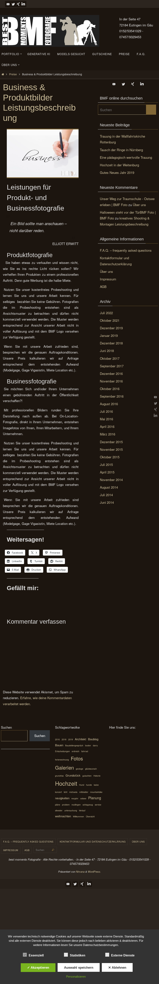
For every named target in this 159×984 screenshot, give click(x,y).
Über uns (139, 204)
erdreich (75, 751)
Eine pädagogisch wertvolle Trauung (126, 157)
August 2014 (109, 487)
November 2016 (111, 381)
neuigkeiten (62, 798)
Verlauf (82, 810)
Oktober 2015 (109, 456)
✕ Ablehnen (117, 967)
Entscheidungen (62, 751)
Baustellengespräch (74, 745)
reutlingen (76, 804)
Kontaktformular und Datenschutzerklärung (93, 841)
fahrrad (84, 751)
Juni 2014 (107, 502)
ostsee (83, 798)
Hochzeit (66, 783)
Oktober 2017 (109, 358)
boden (88, 745)
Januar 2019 (109, 335)
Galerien (64, 767)
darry (95, 745)
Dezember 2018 (111, 343)
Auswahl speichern (78, 967)
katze (96, 784)
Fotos (77, 758)
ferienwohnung (62, 759)
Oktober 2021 (109, 320)
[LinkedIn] (23, 4)
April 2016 (107, 426)
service (98, 804)
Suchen (6, 727)
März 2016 (107, 434)
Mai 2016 (106, 418)
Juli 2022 (106, 312)
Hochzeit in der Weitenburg (119, 164)
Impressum (108, 279)
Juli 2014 (106, 494)
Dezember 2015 (111, 441)
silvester (58, 810)
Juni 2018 (107, 350)
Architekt (80, 739)
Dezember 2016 (111, 373)
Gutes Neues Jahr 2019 (117, 172)
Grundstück (73, 775)
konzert (58, 792)
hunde (89, 784)
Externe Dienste (123, 955)
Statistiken (77, 955)
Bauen (59, 745)
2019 (70, 739)
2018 (64, 739)
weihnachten (63, 816)
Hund (81, 784)
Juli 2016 (106, 411)
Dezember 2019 (111, 327)
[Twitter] (13, 4)
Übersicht (90, 816)
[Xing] (18, 4)
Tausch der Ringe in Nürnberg (121, 149)
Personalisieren (76, 976)
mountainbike (96, 792)
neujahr (74, 798)
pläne (57, 804)
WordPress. (94, 871)
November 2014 (111, 479)
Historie (96, 775)
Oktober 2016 (109, 388)
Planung (94, 797)
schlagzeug (88, 804)
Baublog (93, 739)
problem (66, 804)
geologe (79, 768)
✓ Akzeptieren (38, 967)
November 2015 (111, 449)
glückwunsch (91, 768)
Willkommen (78, 816)
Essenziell (36, 955)
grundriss (59, 775)
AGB (103, 286)
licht (65, 792)
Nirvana (80, 871)
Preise (13, 74)
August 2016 (109, 403)
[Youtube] (8, 4)
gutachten (87, 775)
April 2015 (107, 472)
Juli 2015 (106, 464)
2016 (57, 739)
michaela (73, 792)
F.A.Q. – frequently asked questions (126, 250)
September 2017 (112, 365)
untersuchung (70, 810)
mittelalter (83, 792)
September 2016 (112, 396)
